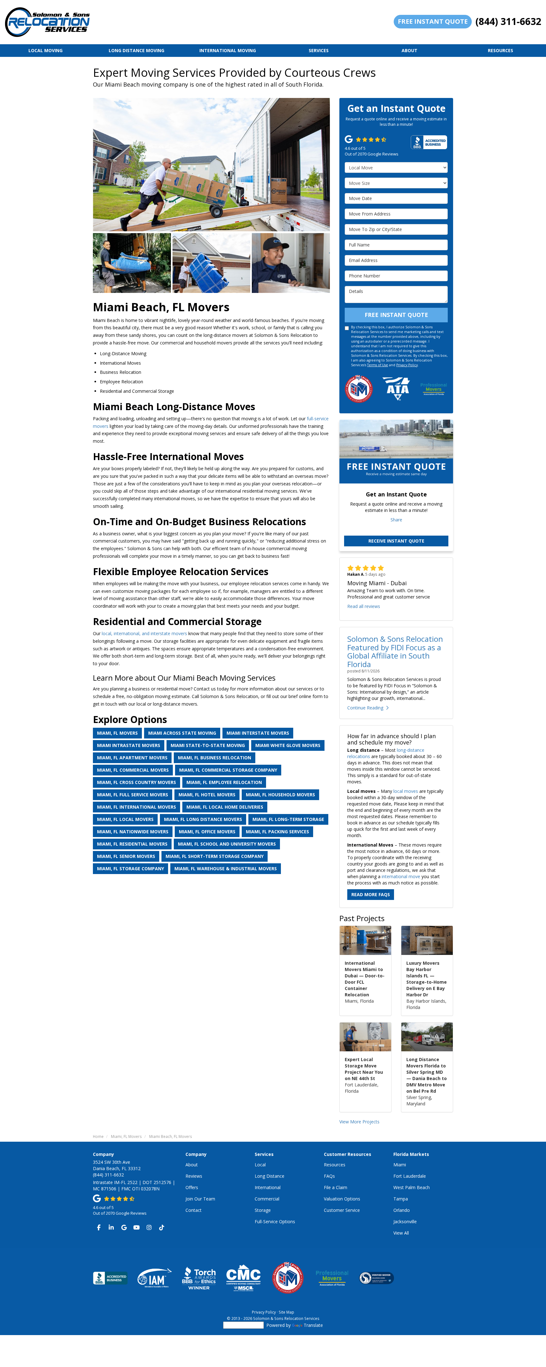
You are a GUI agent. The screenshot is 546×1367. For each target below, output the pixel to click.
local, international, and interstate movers (144, 633)
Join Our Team (200, 1199)
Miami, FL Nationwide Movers (132, 832)
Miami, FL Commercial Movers (133, 770)
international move (401, 876)
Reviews (193, 1176)
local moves (405, 791)
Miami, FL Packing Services (277, 832)
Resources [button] (500, 50)
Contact (193, 1210)
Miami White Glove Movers (287, 745)
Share (396, 520)
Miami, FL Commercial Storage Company (228, 770)
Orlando (401, 1210)
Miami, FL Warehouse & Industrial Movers (225, 869)
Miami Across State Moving (182, 733)
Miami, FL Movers (117, 733)
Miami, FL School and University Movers (227, 844)
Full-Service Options (275, 1221)
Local (260, 1165)
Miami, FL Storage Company (130, 869)
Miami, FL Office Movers (207, 832)
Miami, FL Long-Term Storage (288, 819)
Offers (191, 1187)
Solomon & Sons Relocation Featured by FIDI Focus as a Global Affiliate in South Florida (395, 651)
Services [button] (319, 50)
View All (401, 1233)
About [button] (409, 50)
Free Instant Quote (433, 21)
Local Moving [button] (45, 50)
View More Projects (359, 1122)
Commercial (267, 1199)
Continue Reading (365, 708)
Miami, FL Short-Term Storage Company (215, 856)
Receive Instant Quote (396, 541)
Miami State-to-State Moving (208, 745)
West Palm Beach (411, 1187)
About (191, 1165)
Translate (313, 1325)
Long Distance (269, 1176)
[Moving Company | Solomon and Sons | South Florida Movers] (132, 263)
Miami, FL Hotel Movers (207, 795)
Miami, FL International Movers (136, 807)
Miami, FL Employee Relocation (224, 782)
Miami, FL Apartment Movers (132, 758)
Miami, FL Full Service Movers (132, 795)
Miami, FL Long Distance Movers (203, 819)
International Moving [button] (227, 50)
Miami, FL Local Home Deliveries (224, 807)
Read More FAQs (370, 894)
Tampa (400, 1199)
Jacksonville (405, 1221)
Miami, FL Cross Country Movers (136, 782)
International (268, 1187)
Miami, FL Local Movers (125, 819)
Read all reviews (363, 606)
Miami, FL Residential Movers (132, 844)
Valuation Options (342, 1199)
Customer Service (342, 1210)
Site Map (286, 1312)
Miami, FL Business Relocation (214, 758)
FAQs (329, 1176)
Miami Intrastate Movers (128, 745)
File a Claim (335, 1187)
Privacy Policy (407, 365)
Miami (399, 1165)
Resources (334, 1165)
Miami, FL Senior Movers (126, 856)
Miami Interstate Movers (258, 733)
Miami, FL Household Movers (280, 795)
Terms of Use (377, 365)
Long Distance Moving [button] (136, 50)
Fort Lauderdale (409, 1176)
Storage (263, 1210)
